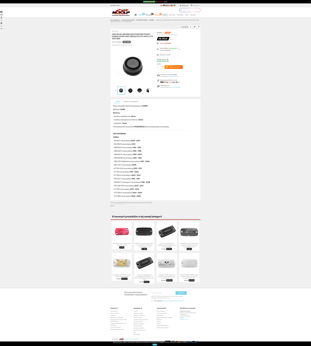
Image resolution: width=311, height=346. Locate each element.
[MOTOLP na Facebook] (1, 12)
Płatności (180, 15)
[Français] (166, 5)
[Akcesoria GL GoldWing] (1, 20)
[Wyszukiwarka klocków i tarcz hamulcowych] (1, 18)
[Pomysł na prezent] (1, 23)
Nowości (141, 15)
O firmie (136, 311)
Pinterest (198, 26)
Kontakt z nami (115, 5)
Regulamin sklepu (138, 313)
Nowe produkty (115, 313)
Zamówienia (160, 315)
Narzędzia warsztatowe (117, 329)
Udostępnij (190, 26)
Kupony (159, 323)
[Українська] (174, 5)
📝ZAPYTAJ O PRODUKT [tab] (131, 102)
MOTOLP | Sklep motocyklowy (132, 339)
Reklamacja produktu (139, 330)
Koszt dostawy (138, 317)
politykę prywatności (178, 301)
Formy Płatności (138, 321)
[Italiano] (169, 5)
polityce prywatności (192, 342)
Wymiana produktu (139, 328)
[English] (161, 5)
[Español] (171, 5)
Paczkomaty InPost (139, 324)
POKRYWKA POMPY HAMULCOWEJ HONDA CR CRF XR (121, 244)
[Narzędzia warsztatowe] (1, 26)
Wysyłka (172, 15)
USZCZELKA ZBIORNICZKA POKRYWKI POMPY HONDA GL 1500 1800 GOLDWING (166, 245)
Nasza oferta (114, 311)
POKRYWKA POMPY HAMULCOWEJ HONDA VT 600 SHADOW (121, 275)
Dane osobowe (161, 311)
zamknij (155, 344)
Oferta (165, 15)
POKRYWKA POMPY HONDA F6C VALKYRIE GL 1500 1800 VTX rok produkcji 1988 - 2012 (166, 276)
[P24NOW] (1, 15)
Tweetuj (194, 26)
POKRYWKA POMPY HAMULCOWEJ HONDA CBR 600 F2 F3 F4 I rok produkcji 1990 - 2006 (189, 245)
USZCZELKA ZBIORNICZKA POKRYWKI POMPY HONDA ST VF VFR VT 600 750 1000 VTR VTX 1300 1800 (144, 277)
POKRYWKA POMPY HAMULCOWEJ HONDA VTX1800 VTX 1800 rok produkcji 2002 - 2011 (189, 276)
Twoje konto (161, 308)
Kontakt (193, 15)
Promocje (158, 15)
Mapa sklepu (137, 334)
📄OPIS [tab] (117, 102)
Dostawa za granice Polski (141, 319)
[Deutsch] (164, 5)
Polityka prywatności (139, 315)
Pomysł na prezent (116, 327)
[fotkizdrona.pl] (1, 29)
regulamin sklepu (167, 301)
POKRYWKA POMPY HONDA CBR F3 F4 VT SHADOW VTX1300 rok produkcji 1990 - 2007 (144, 245)
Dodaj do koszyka (173, 67)
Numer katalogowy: (117, 42)
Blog (186, 15)
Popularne (149, 15)
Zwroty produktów (162, 313)
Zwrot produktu (138, 326)
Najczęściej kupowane (117, 317)
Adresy (159, 321)
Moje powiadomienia (162, 325)
